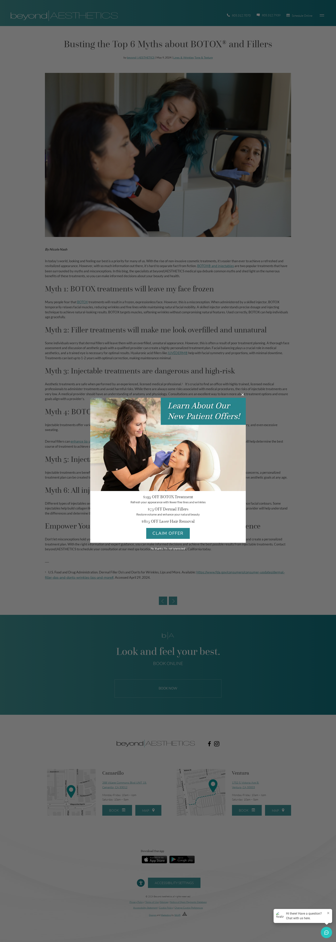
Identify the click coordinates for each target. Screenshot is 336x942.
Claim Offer (168, 533)
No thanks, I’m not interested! (168, 549)
